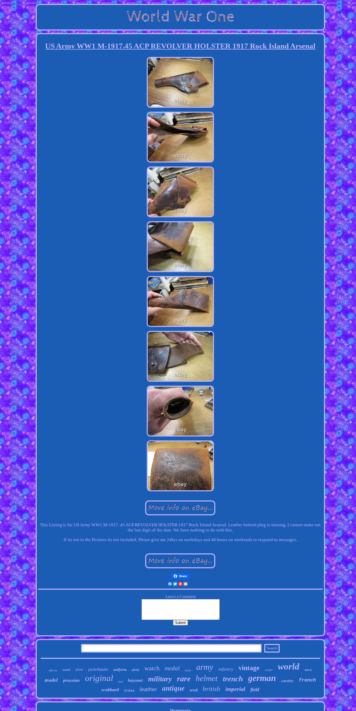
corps (269, 670)
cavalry (287, 681)
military (160, 679)
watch (151, 668)
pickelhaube (98, 669)
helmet (207, 678)
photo (135, 670)
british (211, 688)
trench (233, 678)
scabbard (110, 689)
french (307, 680)
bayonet (135, 680)
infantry (225, 669)
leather (148, 689)
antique (173, 688)
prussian (71, 680)
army (204, 667)
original (99, 678)
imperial (235, 689)
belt (120, 681)
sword (66, 670)
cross (129, 690)
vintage (249, 668)
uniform (120, 669)
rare (184, 678)
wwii (194, 690)
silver (79, 670)
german (262, 678)
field (254, 689)
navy (308, 670)
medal (172, 668)
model (51, 680)
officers (52, 670)
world (288, 666)
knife (188, 670)
